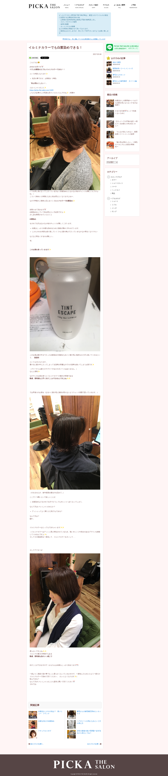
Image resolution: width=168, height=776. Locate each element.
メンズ (114, 208)
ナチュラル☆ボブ (44, 731)
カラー (114, 180)
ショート (115, 201)
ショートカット (117, 183)
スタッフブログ (116, 177)
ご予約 (133, 6)
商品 (113, 193)
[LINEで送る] (34, 57)
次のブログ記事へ (93, 744)
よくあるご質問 (119, 6)
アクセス (106, 6)
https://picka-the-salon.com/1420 (41, 90)
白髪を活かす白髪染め (46, 721)
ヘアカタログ (79, 6)
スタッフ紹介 (93, 6)
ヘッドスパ (116, 190)
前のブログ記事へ (36, 744)
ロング (114, 211)
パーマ (114, 186)
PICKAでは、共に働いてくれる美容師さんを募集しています (84, 39)
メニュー (67, 6)
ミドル (114, 205)
